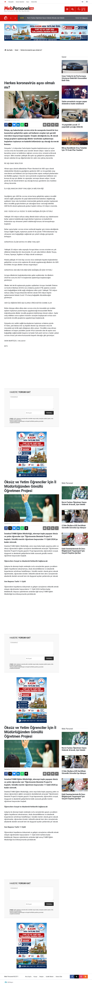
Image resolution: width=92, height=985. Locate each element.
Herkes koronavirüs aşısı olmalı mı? (31, 50)
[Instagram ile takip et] (81, 976)
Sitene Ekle (34, 2)
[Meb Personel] (19, 9)
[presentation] (10, 18)
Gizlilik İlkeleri (49, 976)
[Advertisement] (31, 67)
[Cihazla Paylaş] (26, 125)
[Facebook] (6, 125)
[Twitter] (10, 125)
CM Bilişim (10, 982)
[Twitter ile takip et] (76, 976)
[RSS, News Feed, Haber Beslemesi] (85, 976)
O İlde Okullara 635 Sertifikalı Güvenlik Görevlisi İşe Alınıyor (45, 18)
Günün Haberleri (20, 2)
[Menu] (67, 9)
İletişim (41, 976)
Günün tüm (81, 18)
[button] (48, 125)
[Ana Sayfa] (5, 2)
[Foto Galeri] (87, 2)
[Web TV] (82, 2)
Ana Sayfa (9, 50)
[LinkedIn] (18, 125)
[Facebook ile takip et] (72, 976)
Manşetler (11, 2)
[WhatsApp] (22, 125)
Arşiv (27, 2)
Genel (16, 50)
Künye (35, 976)
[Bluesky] (14, 125)
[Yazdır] (44, 125)
